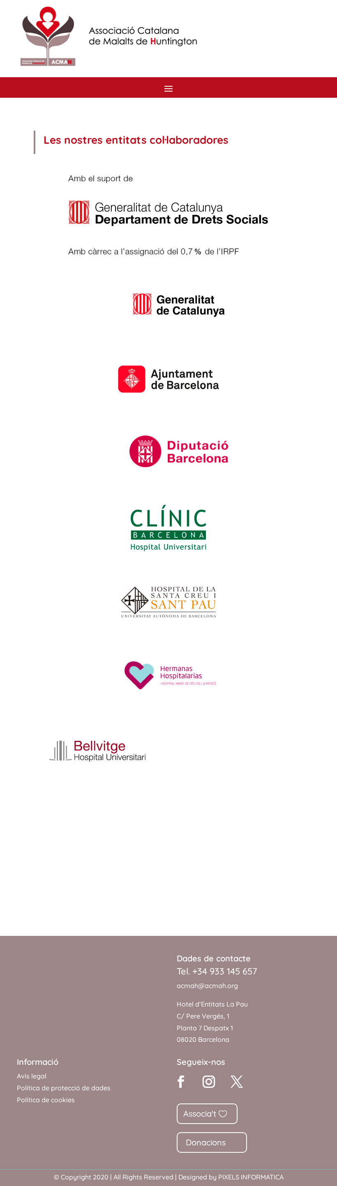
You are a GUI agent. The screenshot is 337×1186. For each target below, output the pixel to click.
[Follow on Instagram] (208, 1081)
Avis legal (31, 1076)
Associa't (199, 1113)
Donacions (206, 1142)
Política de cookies (46, 1100)
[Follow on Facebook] (180, 1081)
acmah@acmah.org (207, 985)
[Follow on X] (236, 1081)
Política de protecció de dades (64, 1088)
